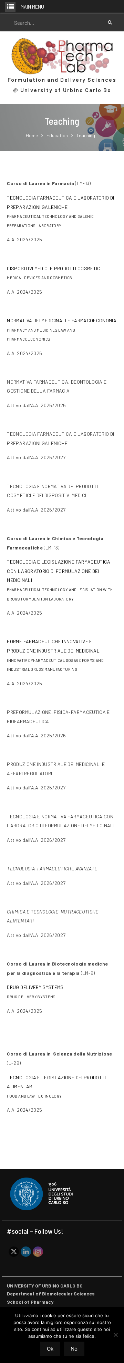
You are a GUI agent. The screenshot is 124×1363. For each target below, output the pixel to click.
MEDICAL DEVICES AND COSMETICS (39, 277)
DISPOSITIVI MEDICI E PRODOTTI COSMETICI (54, 268)
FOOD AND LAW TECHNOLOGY (34, 1096)
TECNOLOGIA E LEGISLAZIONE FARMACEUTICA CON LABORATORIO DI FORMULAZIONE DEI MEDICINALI (58, 571)
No (74, 1348)
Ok (50, 1348)
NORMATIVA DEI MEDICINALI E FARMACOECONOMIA (61, 320)
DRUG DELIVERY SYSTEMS (35, 987)
